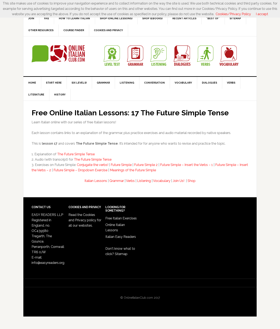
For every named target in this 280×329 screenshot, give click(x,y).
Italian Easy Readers (120, 237)
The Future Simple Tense (76, 154)
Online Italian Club (58, 54)
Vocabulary (161, 181)
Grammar (116, 181)
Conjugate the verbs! (92, 165)
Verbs (130, 181)
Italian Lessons (95, 181)
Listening (144, 181)
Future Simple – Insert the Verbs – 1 (186, 165)
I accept (262, 14)
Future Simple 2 (146, 165)
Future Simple (121, 165)
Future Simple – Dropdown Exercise (80, 170)
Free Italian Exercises (121, 218)
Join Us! (179, 181)
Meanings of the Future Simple (133, 170)
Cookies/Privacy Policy (233, 14)
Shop (192, 181)
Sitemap (121, 254)
